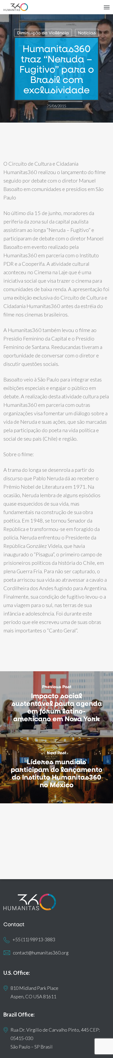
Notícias (87, 32)
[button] (107, 7)
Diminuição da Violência (43, 32)
